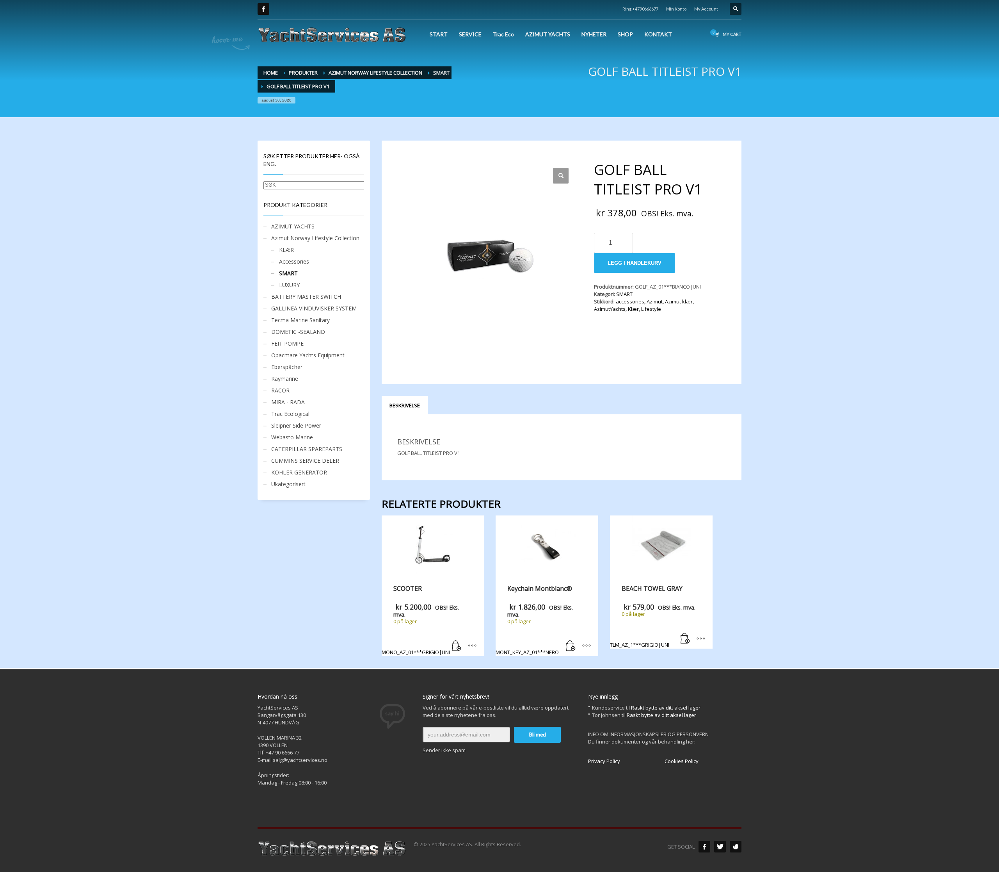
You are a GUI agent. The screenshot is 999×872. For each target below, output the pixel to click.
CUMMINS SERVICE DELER (305, 460)
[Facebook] (263, 9)
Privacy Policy (604, 761)
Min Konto (676, 8)
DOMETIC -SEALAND (298, 331)
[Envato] (735, 846)
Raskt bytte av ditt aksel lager (665, 707)
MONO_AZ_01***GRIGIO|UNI (420, 620)
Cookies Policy (682, 761)
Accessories (294, 261)
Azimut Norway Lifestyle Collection (315, 238)
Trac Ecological (290, 413)
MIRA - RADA (288, 402)
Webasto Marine (292, 437)
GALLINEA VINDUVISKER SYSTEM (314, 308)
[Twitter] (720, 846)
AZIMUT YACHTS (293, 226)
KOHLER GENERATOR (299, 472)
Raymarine (284, 378)
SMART (624, 294)
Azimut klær (679, 301)
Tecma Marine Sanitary (300, 320)
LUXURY (289, 285)
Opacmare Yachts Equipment (308, 355)
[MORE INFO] (472, 646)
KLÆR (286, 249)
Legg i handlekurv (634, 263)
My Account (706, 8)
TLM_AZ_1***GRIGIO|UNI (652, 616)
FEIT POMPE (287, 343)
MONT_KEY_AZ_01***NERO (534, 620)
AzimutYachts (610, 308)
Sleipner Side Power (296, 425)
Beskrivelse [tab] (404, 405)
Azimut (655, 301)
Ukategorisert (288, 484)
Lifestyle (651, 308)
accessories (630, 301)
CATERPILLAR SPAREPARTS (306, 449)
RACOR (280, 390)
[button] (561, 176)
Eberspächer (286, 367)
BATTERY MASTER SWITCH (306, 296)
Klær (633, 308)
